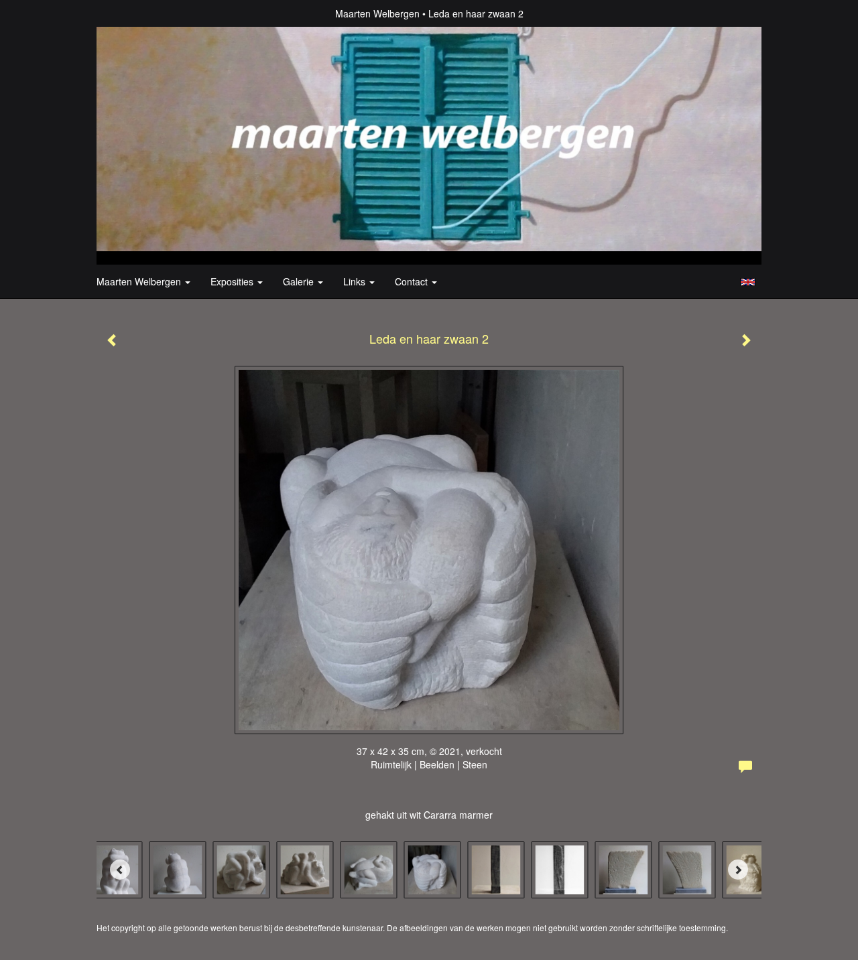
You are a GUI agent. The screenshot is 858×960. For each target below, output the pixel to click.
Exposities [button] (233, 281)
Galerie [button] (299, 281)
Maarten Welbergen (377, 13)
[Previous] (120, 870)
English (747, 282)
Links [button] (355, 281)
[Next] (738, 870)
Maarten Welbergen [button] (140, 281)
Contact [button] (412, 281)
